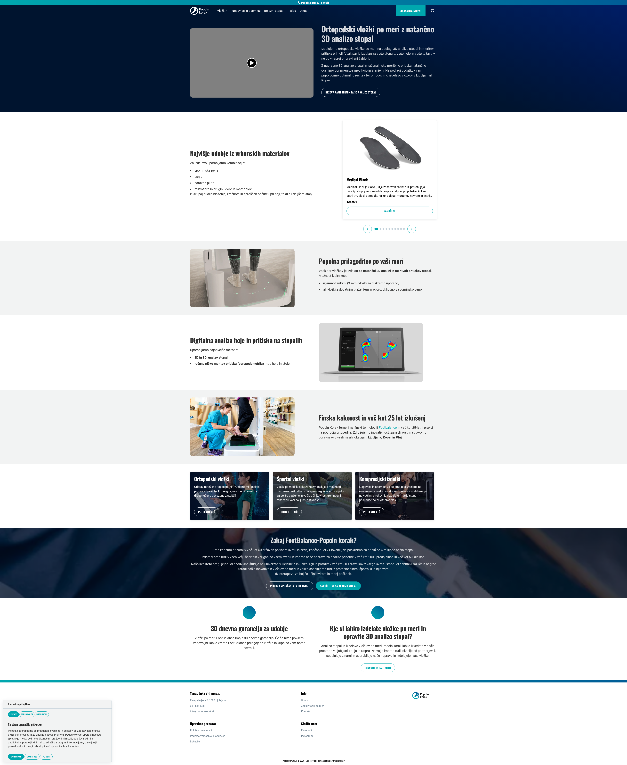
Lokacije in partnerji (378, 668)
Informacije (42, 714)
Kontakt (305, 711)
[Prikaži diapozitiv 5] (389, 229)
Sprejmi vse (16, 756)
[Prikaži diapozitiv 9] (401, 229)
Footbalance (388, 427)
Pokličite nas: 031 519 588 (315, 3)
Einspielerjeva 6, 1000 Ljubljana (208, 700)
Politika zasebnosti (201, 730)
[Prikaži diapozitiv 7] (395, 229)
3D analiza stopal (411, 11)
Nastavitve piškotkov (335, 761)
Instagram (307, 736)
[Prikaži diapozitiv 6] (392, 229)
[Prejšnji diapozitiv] (367, 229)
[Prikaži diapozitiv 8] (398, 229)
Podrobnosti (27, 714)
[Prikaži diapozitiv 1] (376, 229)
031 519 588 (197, 705)
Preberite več (206, 512)
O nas (304, 700)
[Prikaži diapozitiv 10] (404, 229)
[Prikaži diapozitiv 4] (386, 229)
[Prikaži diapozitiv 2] (380, 229)
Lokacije (195, 741)
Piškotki (13, 714)
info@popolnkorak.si (202, 711)
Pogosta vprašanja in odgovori (289, 586)
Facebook (306, 730)
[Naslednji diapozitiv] (411, 229)
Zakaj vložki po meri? (313, 705)
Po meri (46, 756)
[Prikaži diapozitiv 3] (383, 229)
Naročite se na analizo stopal (338, 586)
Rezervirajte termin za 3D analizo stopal (350, 92)
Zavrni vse (32, 756)
